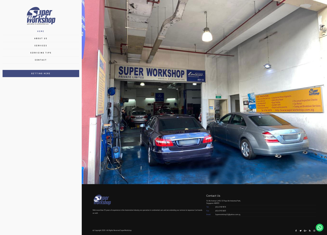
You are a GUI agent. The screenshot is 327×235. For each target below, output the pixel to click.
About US (41, 38)
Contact (41, 60)
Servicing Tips (41, 53)
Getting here (41, 73)
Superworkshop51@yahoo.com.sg (227, 214)
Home (40, 31)
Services (40, 45)
